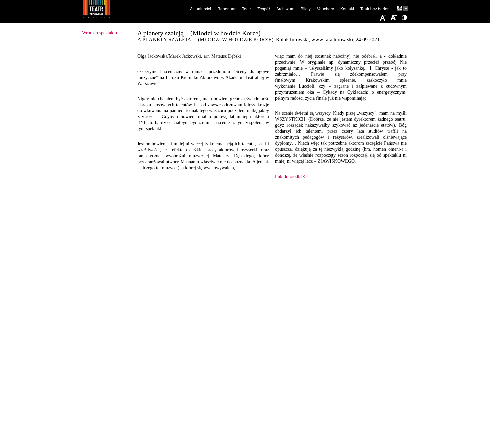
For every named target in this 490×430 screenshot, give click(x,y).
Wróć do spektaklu (99, 32)
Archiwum (285, 8)
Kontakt (347, 8)
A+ (383, 18)
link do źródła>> (291, 176)
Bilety (306, 8)
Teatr (246, 8)
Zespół (263, 8)
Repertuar (226, 8)
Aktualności (200, 8)
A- (393, 18)
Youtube (400, 8)
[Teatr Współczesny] (132, 10)
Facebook (405, 8)
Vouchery (325, 8)
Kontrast (404, 18)
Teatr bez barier (374, 8)
